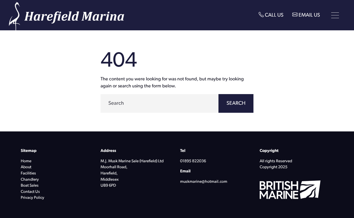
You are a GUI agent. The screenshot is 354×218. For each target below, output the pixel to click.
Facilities (28, 173)
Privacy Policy (32, 198)
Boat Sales (30, 186)
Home (26, 161)
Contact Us (30, 192)
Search (235, 103)
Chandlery (30, 180)
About (26, 167)
